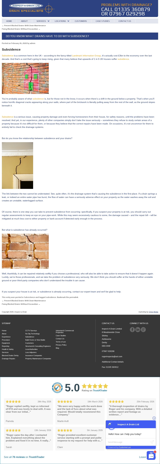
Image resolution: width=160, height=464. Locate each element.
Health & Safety (8, 349)
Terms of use (61, 342)
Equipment (6, 343)
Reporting (5, 346)
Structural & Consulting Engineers (38, 346)
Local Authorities (31, 349)
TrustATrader (100, 390)
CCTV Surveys (31, 330)
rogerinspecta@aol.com (112, 356)
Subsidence (7, 55)
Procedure (6, 340)
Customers (81, 21)
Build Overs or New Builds (35, 340)
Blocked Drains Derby (10, 355)
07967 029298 (127, 13)
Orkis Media (153, 312)
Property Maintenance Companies (38, 359)
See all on (24, 457)
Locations (60, 21)
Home (9, 21)
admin (32, 43)
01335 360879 (132, 9)
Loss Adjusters (31, 352)
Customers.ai (125, 447)
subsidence (123, 59)
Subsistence (29, 297)
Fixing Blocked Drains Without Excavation (21, 29)
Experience (6, 337)
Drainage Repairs (8, 359)
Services (41, 21)
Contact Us (125, 21)
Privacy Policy (61, 345)
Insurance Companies (33, 355)
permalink (74, 297)
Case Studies (103, 21)
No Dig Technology (32, 334)
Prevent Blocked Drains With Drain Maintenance (24, 25)
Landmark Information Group (86, 55)
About (24, 21)
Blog (57, 348)
